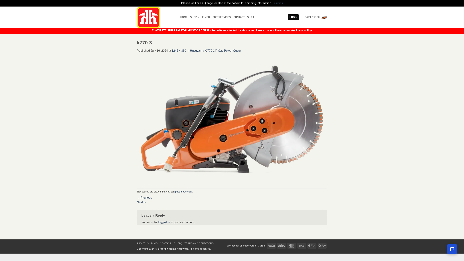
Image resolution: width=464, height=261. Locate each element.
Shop (193, 17)
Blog (154, 243)
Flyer (206, 17)
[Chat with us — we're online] (452, 249)
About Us (143, 243)
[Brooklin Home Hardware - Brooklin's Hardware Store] (156, 17)
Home (184, 17)
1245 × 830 (179, 50)
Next (141, 202)
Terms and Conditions (199, 243)
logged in (164, 222)
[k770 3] (232, 120)
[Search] (252, 17)
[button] (316, 17)
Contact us (167, 243)
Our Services (221, 17)
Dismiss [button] (278, 3)
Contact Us (241, 17)
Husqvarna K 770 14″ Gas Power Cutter (215, 50)
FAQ (180, 243)
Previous (144, 197)
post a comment (183, 191)
